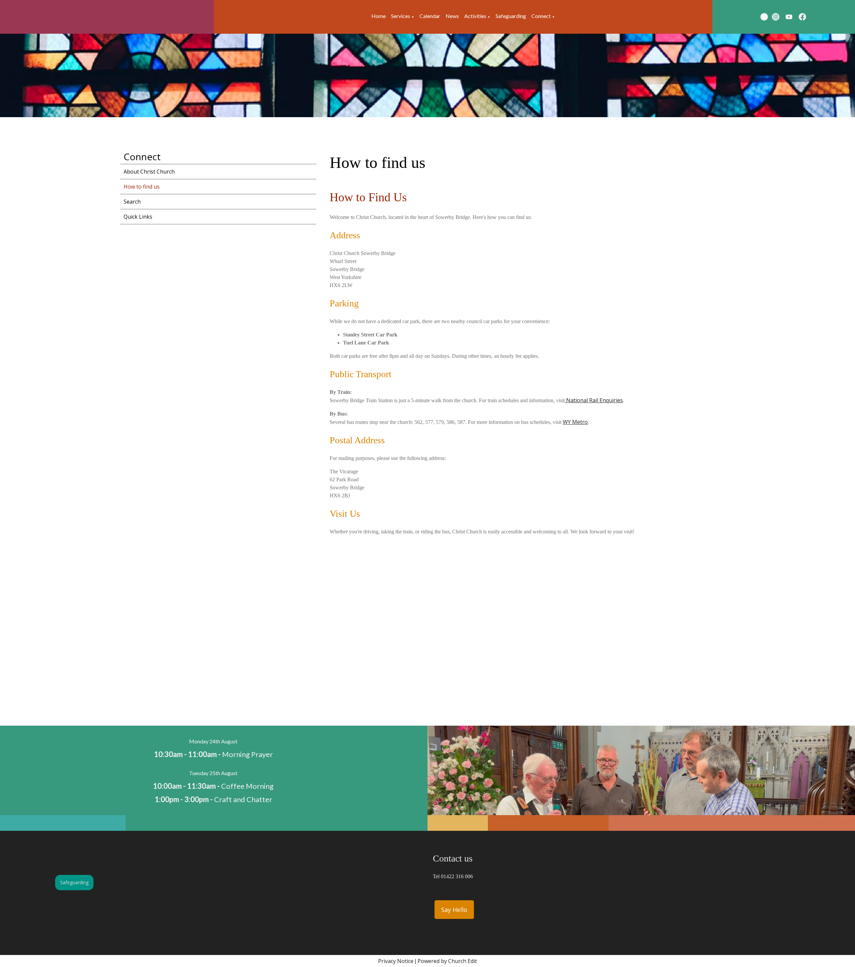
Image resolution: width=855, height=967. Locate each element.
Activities (475, 16)
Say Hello (454, 910)
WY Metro (575, 422)
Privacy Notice (395, 961)
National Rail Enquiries (594, 400)
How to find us (142, 186)
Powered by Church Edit (447, 961)
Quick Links (138, 216)
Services (400, 16)
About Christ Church (149, 171)
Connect (541, 16)
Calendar (429, 16)
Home (378, 16)
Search (132, 201)
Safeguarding (511, 16)
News (452, 16)
